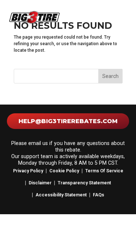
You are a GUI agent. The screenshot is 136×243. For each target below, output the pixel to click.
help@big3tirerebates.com (68, 121)
